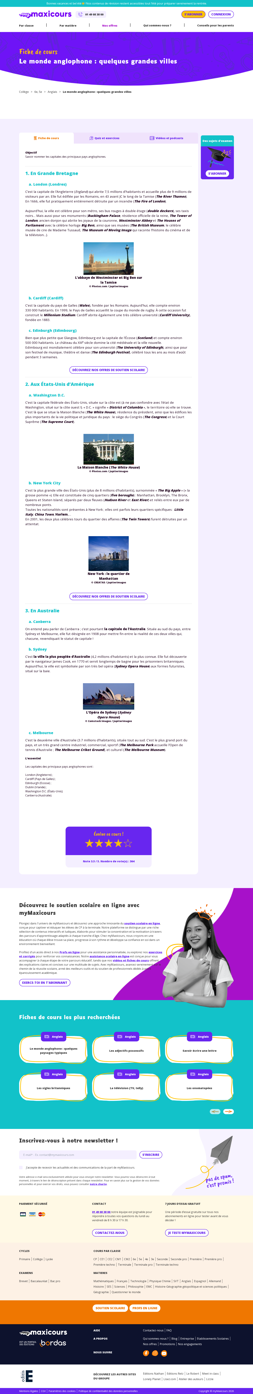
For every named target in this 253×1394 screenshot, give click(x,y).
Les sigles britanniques (53, 1088)
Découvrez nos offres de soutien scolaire (108, 370)
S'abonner (217, 173)
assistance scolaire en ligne (109, 956)
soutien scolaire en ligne (142, 923)
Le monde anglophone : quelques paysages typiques (53, 1051)
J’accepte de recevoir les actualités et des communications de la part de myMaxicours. (80, 1167)
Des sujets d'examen (217, 141)
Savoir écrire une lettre (200, 1051)
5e (40, 92)
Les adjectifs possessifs (126, 1051)
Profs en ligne (70, 952)
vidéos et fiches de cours (131, 960)
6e (36, 92)
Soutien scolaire (110, 1308)
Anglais (52, 92)
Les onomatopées (199, 1088)
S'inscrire (151, 1155)
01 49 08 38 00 (101, 1212)
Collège (24, 92)
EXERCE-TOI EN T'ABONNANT (44, 983)
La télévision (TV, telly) (126, 1088)
